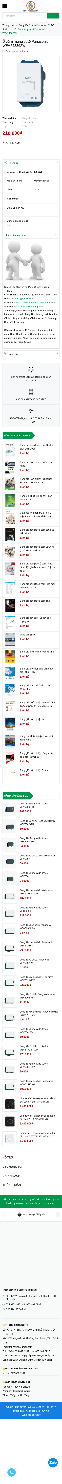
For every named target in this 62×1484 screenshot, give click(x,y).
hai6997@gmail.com (22, 298)
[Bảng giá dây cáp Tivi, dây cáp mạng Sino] (10, 622)
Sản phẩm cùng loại (16, 796)
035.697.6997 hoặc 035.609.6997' (32, 1351)
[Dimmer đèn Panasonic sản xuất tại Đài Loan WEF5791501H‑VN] (9, 1104)
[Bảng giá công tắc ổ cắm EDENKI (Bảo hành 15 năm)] (10, 551)
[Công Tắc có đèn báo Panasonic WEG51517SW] (9, 1086)
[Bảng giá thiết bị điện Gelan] (10, 775)
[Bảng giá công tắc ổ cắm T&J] (10, 605)
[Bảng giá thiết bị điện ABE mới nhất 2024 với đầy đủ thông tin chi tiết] (10, 707)
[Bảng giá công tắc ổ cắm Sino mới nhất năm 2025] (10, 588)
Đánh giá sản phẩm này (17, 51)
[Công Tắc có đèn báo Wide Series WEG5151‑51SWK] (9, 896)
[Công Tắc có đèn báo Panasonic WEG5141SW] (9, 948)
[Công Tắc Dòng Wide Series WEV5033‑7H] (9, 809)
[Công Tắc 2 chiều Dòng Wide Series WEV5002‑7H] (9, 826)
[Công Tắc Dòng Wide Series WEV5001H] (9, 878)
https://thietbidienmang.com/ (29, 306)
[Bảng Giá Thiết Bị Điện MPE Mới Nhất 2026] (10, 500)
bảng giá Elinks (27, 634)
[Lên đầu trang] (55, 1474)
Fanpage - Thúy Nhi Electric (16, 1386)
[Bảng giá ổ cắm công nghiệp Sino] (10, 656)
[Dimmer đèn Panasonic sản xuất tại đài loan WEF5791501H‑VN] (9, 1121)
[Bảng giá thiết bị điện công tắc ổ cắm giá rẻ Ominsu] (10, 758)
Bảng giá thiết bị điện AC (32, 719)
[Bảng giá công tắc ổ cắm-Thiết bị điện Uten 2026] (10, 449)
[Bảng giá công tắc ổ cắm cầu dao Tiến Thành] (10, 534)
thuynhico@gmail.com (20, 1347)
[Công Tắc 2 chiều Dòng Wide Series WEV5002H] (9, 861)
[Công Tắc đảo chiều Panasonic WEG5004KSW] (9, 930)
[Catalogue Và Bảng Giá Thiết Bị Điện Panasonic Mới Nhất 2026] (10, 517)
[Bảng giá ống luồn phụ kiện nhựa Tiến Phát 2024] (10, 673)
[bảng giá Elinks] (10, 639)
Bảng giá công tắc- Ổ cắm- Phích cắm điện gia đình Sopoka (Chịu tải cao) (37, 567)
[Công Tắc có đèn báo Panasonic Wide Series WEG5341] (9, 1017)
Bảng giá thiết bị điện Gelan (34, 770)
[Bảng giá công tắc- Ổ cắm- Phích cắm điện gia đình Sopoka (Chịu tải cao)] (10, 568)
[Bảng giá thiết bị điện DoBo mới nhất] (10, 466)
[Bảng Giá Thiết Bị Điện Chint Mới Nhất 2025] (10, 741)
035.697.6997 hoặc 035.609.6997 (23, 1304)
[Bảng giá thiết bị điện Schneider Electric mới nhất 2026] (10, 483)
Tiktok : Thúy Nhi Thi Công (15, 1395)
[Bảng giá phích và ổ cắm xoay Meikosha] (10, 690)
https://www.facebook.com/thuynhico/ (35, 302)
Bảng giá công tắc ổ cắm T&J (35, 600)
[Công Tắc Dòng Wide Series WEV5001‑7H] (9, 844)
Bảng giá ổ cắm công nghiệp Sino (37, 651)
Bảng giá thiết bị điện (17, 435)
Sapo (38, 1414)
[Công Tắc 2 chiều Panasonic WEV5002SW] (9, 965)
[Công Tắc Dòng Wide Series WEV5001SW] (9, 1034)
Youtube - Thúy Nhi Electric (16, 1391)
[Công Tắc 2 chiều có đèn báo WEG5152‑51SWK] (9, 1052)
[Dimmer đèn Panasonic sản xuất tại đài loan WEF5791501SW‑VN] (9, 1138)
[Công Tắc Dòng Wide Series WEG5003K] (9, 913)
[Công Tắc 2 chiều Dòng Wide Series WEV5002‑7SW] (9, 1000)
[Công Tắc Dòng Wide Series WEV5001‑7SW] (9, 1069)
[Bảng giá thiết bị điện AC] (10, 724)
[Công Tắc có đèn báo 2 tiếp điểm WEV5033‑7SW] (9, 982)
